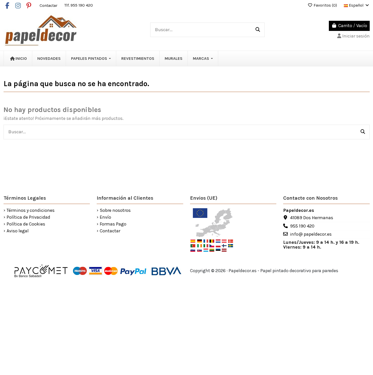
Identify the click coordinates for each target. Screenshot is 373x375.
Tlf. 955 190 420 (78, 5)
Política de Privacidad (28, 217)
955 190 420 (302, 226)
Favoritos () (325, 5)
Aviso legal (18, 231)
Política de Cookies (26, 224)
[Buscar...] (258, 30)
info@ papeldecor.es (311, 234)
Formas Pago (113, 224)
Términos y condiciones (31, 210)
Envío (105, 217)
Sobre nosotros (115, 210)
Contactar (49, 5)
